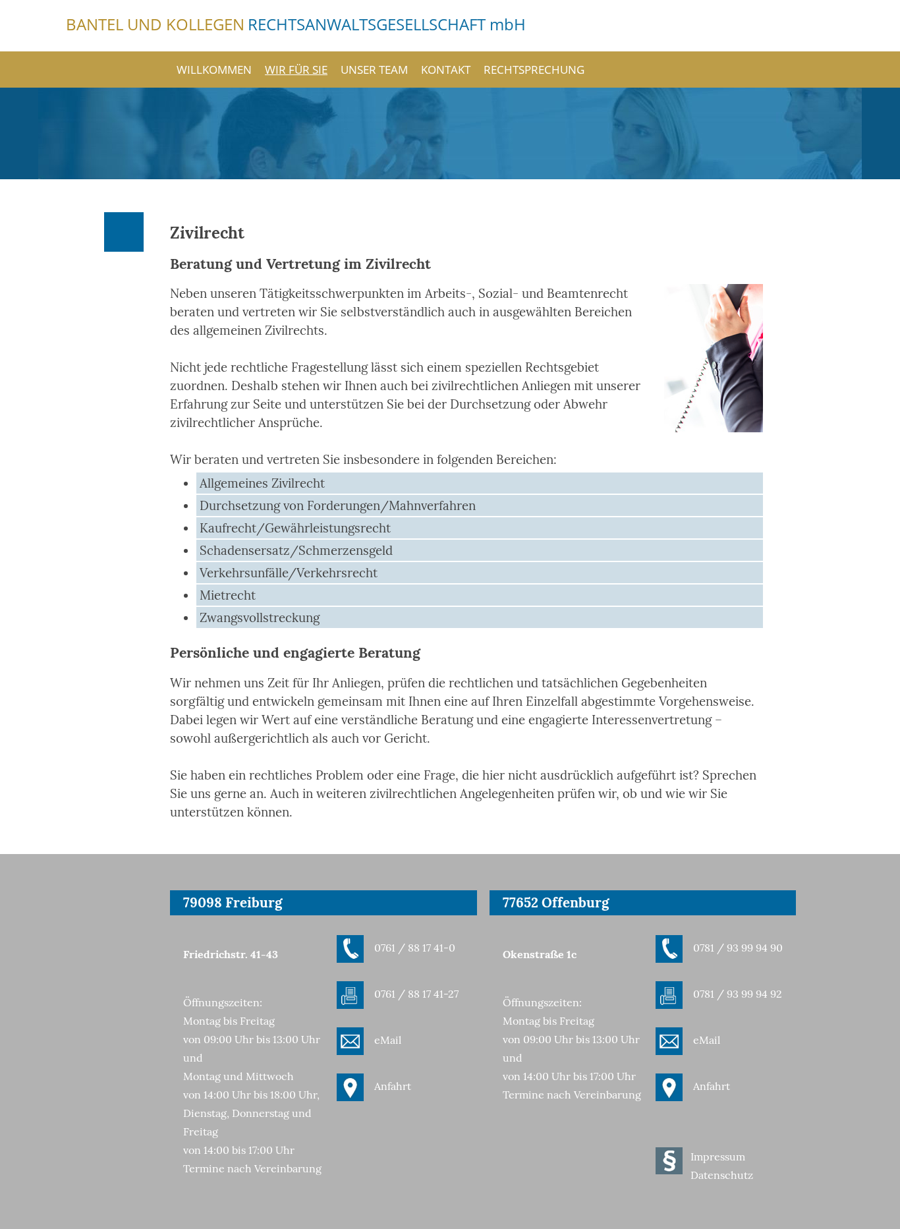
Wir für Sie (296, 69)
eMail (387, 1039)
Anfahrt (392, 1086)
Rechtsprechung (534, 69)
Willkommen (214, 69)
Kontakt (445, 69)
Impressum (717, 1156)
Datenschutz (721, 1175)
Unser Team (374, 69)
